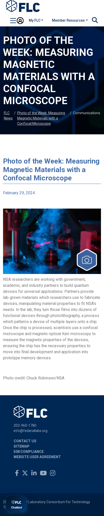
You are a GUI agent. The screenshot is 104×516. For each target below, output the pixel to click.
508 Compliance (29, 452)
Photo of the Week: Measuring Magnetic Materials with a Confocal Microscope (41, 118)
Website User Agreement (37, 457)
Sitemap (22, 446)
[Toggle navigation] (13, 21)
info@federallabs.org (30, 431)
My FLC (34, 20)
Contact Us (25, 441)
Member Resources (68, 20)
